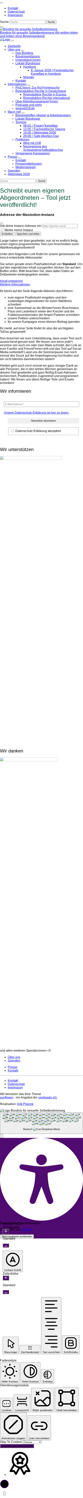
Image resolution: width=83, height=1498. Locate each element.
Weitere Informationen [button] (15, 284)
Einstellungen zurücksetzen (17, 1446)
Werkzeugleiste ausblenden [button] (17, 1236)
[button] (1, 1136)
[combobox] (41, 1123)
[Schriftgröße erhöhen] (6, 1231)
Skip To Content (11, 1442)
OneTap (26, 1229)
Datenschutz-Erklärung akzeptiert (38, 431)
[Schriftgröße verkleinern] (6, 1245)
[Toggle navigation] (1, 2)
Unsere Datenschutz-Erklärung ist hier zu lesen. (36, 412)
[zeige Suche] (1, 26)
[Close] (1, 223)
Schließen (7, 233)
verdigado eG (47, 1097)
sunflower (6, 1097)
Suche (4, 21)
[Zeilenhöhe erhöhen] (6, 1278)
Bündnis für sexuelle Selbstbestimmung (27, 32)
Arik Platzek (25, 1104)
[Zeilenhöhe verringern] (6, 1292)
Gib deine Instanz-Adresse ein (20, 225)
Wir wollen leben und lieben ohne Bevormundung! (39, 34)
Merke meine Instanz (19, 230)
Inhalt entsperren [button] (11, 281)
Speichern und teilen (28, 233)
